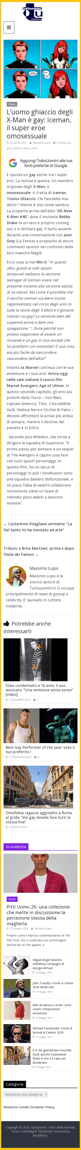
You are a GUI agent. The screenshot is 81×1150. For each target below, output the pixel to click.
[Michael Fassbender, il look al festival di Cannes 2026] (17, 1026)
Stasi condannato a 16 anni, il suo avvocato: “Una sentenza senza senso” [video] (39, 690)
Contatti (23, 1107)
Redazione (11, 1107)
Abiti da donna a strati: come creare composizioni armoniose (52, 1009)
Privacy (50, 1107)
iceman (16, 148)
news (26, 148)
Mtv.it (41, 261)
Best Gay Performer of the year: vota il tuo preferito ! (40, 749)
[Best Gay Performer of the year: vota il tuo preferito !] (40, 711)
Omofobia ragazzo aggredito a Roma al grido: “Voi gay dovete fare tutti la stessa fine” (39, 817)
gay (9, 148)
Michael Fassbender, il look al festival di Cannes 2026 (52, 1030)
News (12, 104)
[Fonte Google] (40, 163)
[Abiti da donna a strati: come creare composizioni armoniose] (17, 1003)
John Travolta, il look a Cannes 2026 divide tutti (53, 985)
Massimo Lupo (42, 142)
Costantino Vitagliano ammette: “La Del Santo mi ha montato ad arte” (38, 526)
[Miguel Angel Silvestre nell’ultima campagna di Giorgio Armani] (17, 958)
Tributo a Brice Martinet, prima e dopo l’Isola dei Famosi (39, 551)
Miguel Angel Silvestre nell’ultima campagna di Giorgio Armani (48, 964)
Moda (12, 899)
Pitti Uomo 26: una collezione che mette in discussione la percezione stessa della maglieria (38, 914)
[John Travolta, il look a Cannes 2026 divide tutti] (17, 981)
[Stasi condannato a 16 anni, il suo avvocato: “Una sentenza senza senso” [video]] (36, 641)
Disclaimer (37, 1107)
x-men (34, 148)
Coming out (63, 142)
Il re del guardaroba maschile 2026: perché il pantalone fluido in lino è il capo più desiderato (52, 1056)
